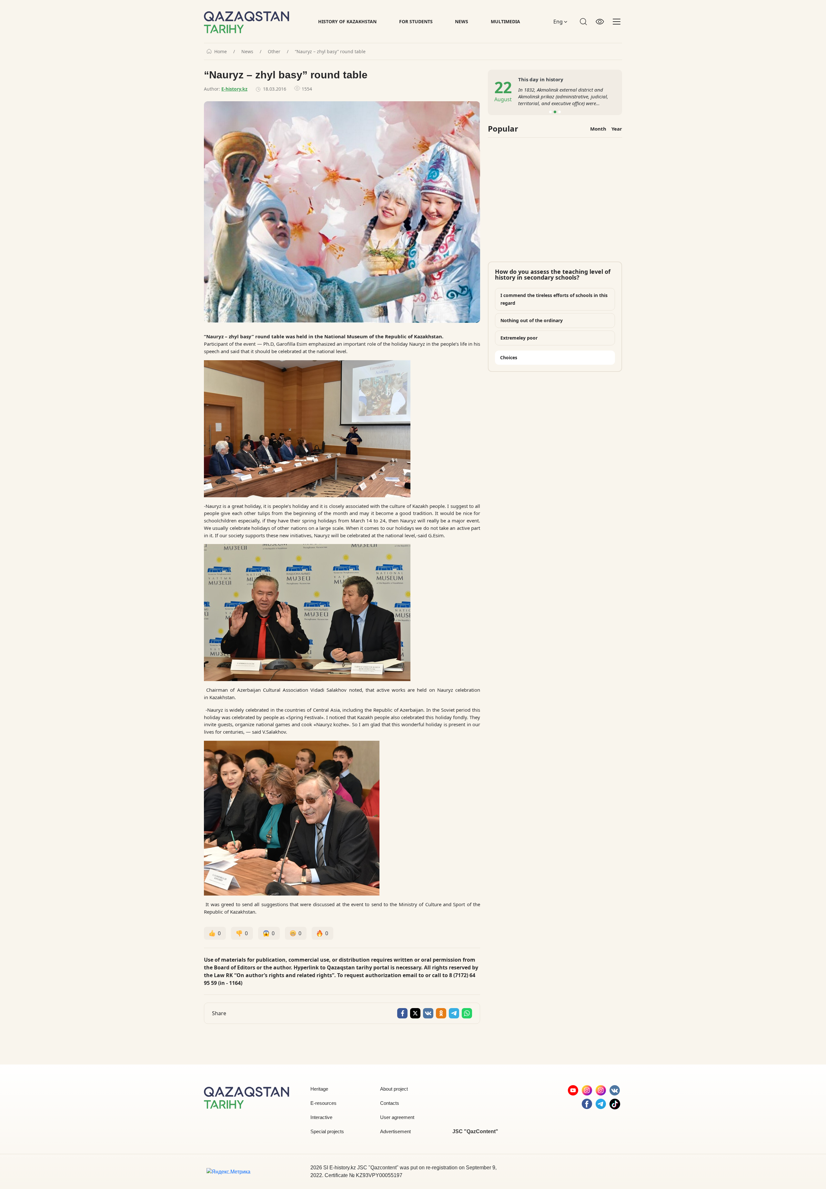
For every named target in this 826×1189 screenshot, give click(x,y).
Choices (508, 357)
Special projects (327, 1131)
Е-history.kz (234, 89)
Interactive (321, 1117)
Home (220, 51)
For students (416, 21)
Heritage (319, 1089)
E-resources (323, 1103)
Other (274, 51)
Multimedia (505, 21)
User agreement (397, 1117)
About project (394, 1089)
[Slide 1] (550, 112)
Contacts (389, 1103)
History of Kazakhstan (347, 21)
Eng (558, 21)
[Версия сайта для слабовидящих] (599, 21)
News (461, 21)
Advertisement (395, 1131)
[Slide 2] (555, 112)
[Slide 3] (559, 112)
